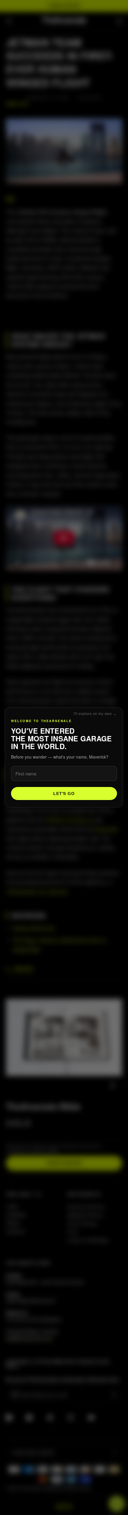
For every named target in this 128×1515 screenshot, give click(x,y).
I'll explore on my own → (95, 714)
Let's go (64, 793)
